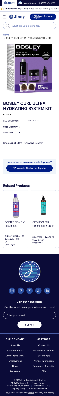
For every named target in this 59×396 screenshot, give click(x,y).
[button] (4, 16)
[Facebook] (21, 291)
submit (29, 324)
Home (6, 34)
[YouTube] (29, 291)
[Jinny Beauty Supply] (17, 17)
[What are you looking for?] (8, 25)
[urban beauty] (47, 3)
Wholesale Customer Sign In (29, 168)
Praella (31, 392)
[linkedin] (47, 291)
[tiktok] (38, 291)
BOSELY (7, 114)
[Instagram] (12, 291)
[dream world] (27, 3)
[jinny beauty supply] (9, 3)
